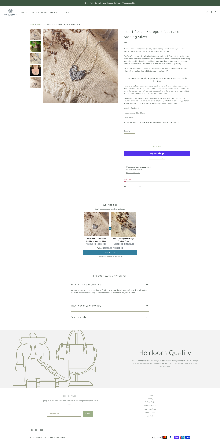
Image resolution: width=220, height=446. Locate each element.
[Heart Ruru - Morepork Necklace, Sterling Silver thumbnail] (35, 34)
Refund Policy (150, 402)
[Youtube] (41, 430)
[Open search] (207, 12)
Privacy (150, 399)
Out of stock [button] (110, 252)
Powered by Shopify (57, 437)
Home (32, 24)
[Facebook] (32, 430)
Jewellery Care (150, 409)
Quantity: (127, 131)
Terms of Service (150, 405)
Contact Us (150, 395)
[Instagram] (36, 430)
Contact (65, 12)
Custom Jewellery (39, 12)
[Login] (211, 12)
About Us (54, 12)
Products (40, 24)
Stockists (150, 416)
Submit (88, 413)
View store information (133, 173)
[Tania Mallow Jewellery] (10, 12)
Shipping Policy (150, 412)
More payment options (157, 159)
